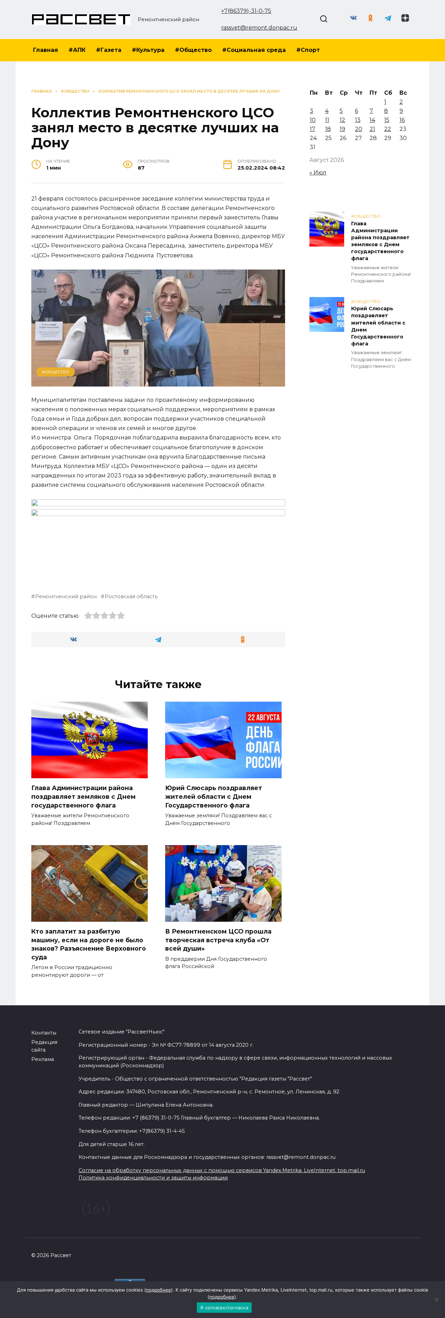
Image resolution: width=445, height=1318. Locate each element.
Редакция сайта (44, 1046)
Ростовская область (131, 596)
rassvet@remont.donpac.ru (259, 27)
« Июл (317, 172)
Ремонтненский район (66, 596)
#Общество (193, 50)
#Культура (148, 50)
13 (358, 120)
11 (327, 120)
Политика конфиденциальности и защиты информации (153, 1178)
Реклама (42, 1059)
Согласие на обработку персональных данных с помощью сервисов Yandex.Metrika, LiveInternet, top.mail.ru (222, 1170)
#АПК (77, 50)
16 (402, 120)
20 (358, 129)
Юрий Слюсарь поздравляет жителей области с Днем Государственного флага (213, 796)
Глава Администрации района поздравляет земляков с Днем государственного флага (83, 796)
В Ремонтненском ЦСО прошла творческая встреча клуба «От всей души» (218, 940)
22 (387, 129)
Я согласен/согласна (224, 1307)
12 (342, 120)
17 (312, 129)
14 (372, 120)
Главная (45, 50)
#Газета (108, 50)
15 (386, 120)
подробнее (158, 1290)
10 (313, 120)
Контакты (43, 1033)
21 (372, 129)
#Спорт (308, 50)
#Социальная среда (254, 50)
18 (328, 129)
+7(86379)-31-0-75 (246, 11)
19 (342, 129)
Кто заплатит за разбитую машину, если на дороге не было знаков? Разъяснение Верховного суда (88, 944)
